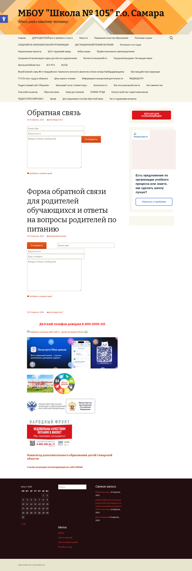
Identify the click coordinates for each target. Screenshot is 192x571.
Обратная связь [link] (51, 92)
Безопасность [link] (100, 85)
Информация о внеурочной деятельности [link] (102, 78)
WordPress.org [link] (65, 546)
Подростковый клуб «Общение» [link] (33, 85)
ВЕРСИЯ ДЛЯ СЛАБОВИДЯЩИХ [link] (151, 114)
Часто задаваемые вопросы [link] (123, 98)
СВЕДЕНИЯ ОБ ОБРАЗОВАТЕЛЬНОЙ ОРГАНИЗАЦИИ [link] (43, 44)
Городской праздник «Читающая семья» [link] (133, 58)
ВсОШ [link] (64, 65)
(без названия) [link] (102, 517)
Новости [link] (83, 37)
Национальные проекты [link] (29, 51)
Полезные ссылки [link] (143, 37)
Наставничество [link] (154, 85)
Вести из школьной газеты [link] (127, 85)
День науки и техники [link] (64, 78)
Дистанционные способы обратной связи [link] (83, 98)
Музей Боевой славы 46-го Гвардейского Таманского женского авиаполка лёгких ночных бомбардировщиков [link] (71, 71)
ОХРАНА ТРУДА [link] (97, 92)
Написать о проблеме (154, 201)
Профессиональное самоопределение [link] (116, 51)
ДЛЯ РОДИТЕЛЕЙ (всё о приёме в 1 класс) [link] (52, 37)
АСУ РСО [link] (50, 65)
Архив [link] (53, 98)
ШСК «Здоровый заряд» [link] (59, 51)
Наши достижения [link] (75, 92)
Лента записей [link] (65, 537)
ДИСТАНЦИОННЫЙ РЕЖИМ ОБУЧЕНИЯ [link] (94, 44)
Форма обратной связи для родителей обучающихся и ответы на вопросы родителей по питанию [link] (71, 210)
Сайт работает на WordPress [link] (31, 564)
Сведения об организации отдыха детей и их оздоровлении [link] (47, 58)
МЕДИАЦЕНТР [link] (136, 78)
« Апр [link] (23, 524)
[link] (4, 19)
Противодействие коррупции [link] (145, 71)
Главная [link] (22, 37)
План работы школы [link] (28, 92)
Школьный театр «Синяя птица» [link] (71, 85)
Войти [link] (61, 533)
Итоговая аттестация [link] (130, 44)
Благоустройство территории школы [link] (129, 92)
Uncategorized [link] (56, 119)
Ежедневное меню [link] (57, 236)
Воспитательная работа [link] (95, 58)
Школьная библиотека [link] (29, 65)
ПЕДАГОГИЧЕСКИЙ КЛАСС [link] (31, 98)
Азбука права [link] (84, 51)
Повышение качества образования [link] (111, 37)
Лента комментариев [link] (68, 542)
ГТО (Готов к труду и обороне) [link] (33, 78)
